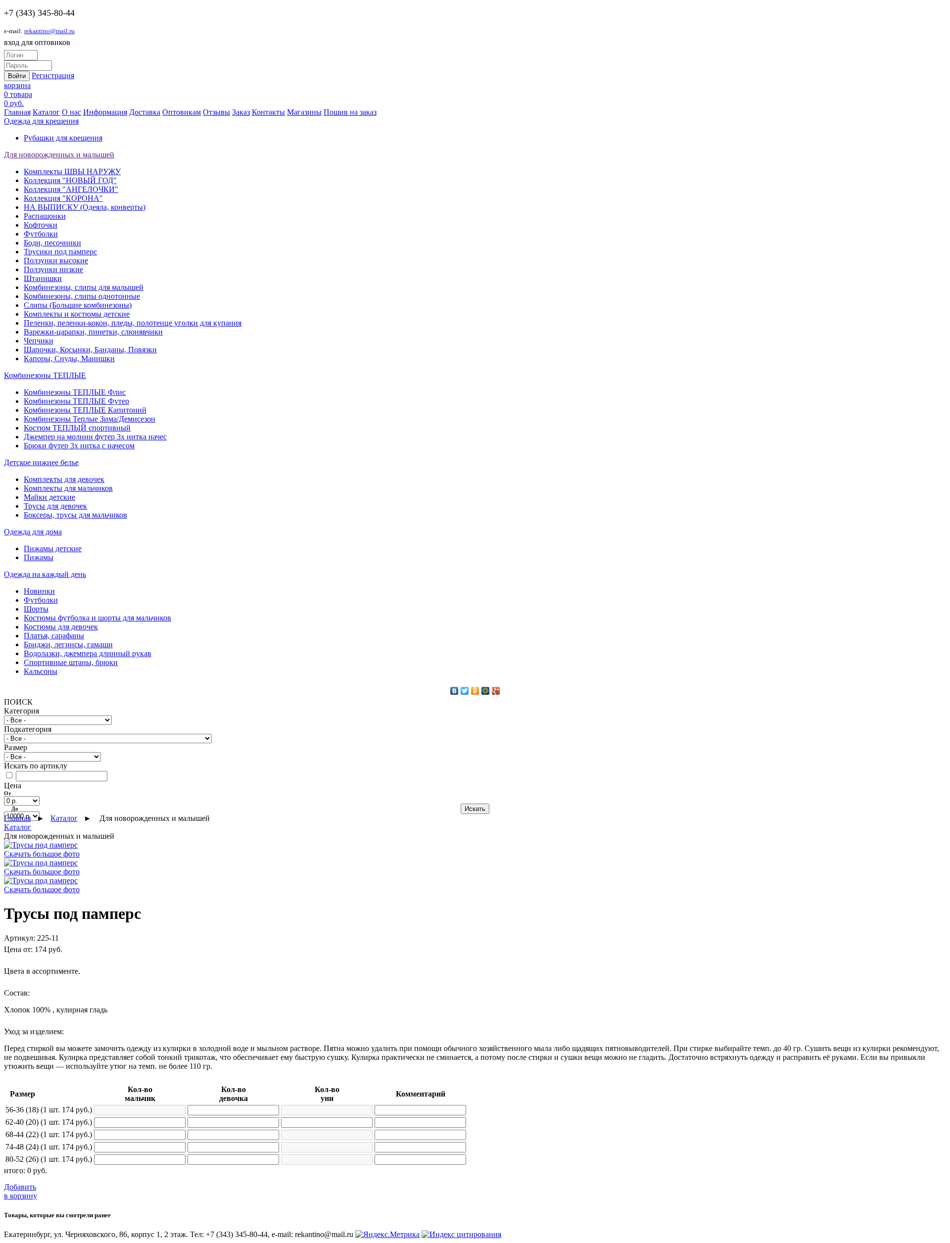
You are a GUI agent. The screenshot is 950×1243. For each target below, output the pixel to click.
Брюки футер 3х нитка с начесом (79, 445)
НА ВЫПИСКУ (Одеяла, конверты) (84, 207)
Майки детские (49, 497)
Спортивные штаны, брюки (71, 662)
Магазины (304, 112)
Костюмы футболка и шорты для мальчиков (97, 618)
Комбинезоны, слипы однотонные (82, 296)
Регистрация (53, 75)
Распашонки (45, 216)
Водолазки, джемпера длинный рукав (87, 653)
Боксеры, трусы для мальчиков (75, 515)
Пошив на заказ (350, 112)
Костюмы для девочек (61, 626)
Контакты (268, 112)
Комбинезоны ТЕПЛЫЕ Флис (75, 392)
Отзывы (216, 112)
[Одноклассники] (475, 690)
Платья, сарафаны (54, 635)
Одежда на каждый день (45, 574)
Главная (17, 112)
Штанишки (43, 278)
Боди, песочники (52, 243)
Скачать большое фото (42, 854)
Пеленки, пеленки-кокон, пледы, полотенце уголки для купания (132, 323)
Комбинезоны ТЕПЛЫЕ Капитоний (85, 410)
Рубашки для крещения (63, 138)
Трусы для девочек (55, 506)
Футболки (41, 234)
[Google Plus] (496, 690)
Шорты (36, 609)
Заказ (241, 112)
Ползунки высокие (56, 260)
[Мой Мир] (485, 690)
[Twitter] (465, 690)
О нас (71, 112)
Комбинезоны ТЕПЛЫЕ (45, 375)
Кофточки (40, 225)
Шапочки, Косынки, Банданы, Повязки (90, 349)
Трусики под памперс (60, 251)
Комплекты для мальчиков (68, 488)
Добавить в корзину (20, 1191)
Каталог (46, 112)
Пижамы (38, 557)
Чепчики (38, 340)
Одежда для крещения (41, 121)
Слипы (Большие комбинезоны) (78, 305)
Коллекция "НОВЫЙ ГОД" (70, 180)
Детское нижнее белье (41, 462)
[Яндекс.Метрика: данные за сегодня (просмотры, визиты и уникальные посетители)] (387, 1234)
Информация (105, 112)
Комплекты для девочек (64, 479)
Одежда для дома (33, 531)
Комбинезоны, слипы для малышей (83, 287)
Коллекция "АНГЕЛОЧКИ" (71, 189)
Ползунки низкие (53, 269)
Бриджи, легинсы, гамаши (68, 644)
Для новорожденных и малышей (59, 154)
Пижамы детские (53, 548)
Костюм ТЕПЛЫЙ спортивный (77, 428)
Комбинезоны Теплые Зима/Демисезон (89, 419)
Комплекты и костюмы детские (77, 314)
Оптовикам (181, 112)
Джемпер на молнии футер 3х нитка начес (95, 436)
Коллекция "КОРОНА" (63, 198)
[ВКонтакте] (454, 690)
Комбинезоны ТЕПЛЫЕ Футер (76, 401)
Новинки (39, 591)
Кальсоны (40, 671)
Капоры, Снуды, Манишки (69, 358)
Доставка (144, 112)
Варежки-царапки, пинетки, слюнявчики (93, 332)
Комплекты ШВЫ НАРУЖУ (72, 171)
